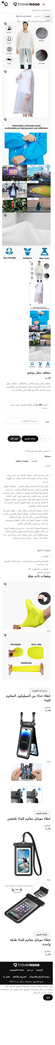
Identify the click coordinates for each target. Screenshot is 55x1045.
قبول (48, 997)
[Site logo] (26, 4)
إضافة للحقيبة (29, 439)
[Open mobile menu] (49, 4)
